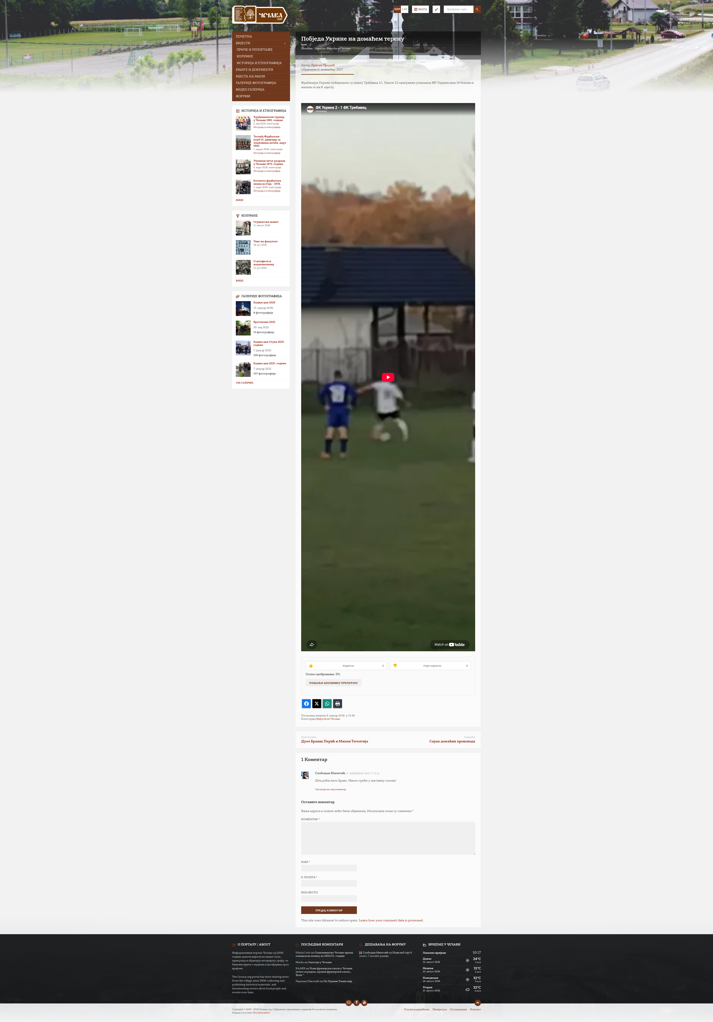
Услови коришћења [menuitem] (416, 1009)
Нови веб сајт (401, 952)
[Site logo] (260, 16)
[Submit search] (477, 9)
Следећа (469, 737)
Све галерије (244, 383)
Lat (404, 9)
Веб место (309, 892)
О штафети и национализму (263, 263)
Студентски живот (266, 222)
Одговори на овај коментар (330, 789)
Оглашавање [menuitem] (458, 1009)
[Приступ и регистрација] (436, 9)
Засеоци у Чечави (320, 962)
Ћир (397, 9)
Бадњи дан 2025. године (269, 363)
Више (239, 200)
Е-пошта (309, 877)
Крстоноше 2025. (264, 322)
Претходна (308, 737)
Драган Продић (323, 65)
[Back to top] (478, 1003)
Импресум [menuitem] (440, 1009)
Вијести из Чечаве (339, 48)
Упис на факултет (265, 241)
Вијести (320, 48)
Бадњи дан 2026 (264, 302)
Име (305, 862)
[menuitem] (261, 37)
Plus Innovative (261, 1013)
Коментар (310, 819)
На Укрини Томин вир (337, 981)
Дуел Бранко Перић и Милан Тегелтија (334, 741)
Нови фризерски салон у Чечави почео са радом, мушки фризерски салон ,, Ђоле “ (324, 972)
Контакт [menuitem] (475, 1009)
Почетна (306, 48)
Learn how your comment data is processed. (391, 920)
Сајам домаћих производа (452, 741)
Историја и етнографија (266, 127)
